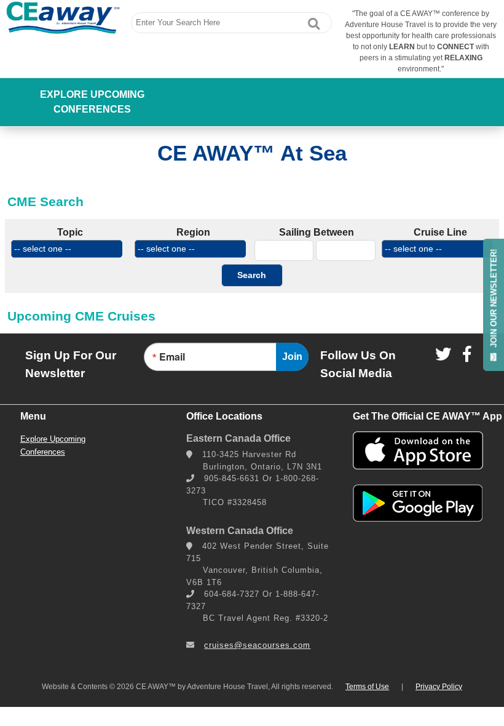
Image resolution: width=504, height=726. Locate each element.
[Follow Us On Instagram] (443, 354)
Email (172, 357)
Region (193, 232)
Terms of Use (367, 686)
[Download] (418, 466)
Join (292, 356)
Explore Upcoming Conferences (92, 101)
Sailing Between (316, 232)
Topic (70, 232)
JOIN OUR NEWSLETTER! (493, 299)
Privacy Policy (438, 686)
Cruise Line (440, 232)
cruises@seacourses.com (257, 645)
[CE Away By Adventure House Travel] (63, 17)
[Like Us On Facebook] (467, 354)
